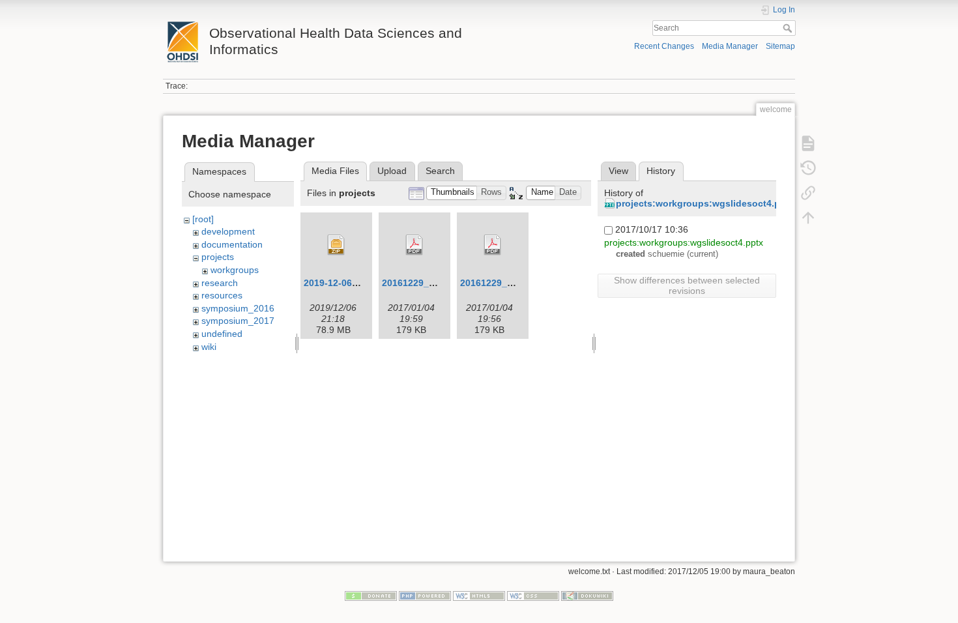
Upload (392, 171)
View (618, 171)
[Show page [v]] (808, 143)
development (228, 231)
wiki (208, 346)
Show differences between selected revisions (687, 285)
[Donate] (371, 595)
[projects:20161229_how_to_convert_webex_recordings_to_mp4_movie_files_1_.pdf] (492, 245)
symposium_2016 (237, 308)
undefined (221, 333)
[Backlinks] (808, 193)
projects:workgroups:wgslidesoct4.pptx (705, 203)
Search (789, 28)
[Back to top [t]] (808, 217)
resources (221, 295)
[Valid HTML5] (479, 595)
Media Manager (730, 46)
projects (217, 257)
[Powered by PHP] (425, 595)
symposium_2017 (237, 320)
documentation (232, 244)
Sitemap (780, 46)
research (219, 283)
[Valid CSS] (533, 595)
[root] (203, 219)
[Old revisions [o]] (808, 168)
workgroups (234, 270)
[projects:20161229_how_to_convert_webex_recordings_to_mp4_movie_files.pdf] (414, 245)
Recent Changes (664, 46)
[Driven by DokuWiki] (587, 595)
